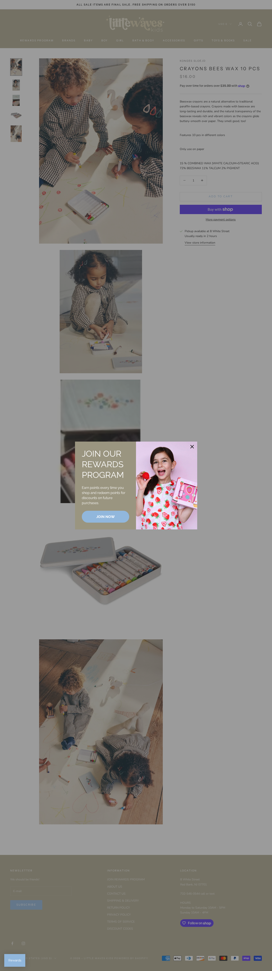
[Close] (192, 447)
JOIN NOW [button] (105, 517)
